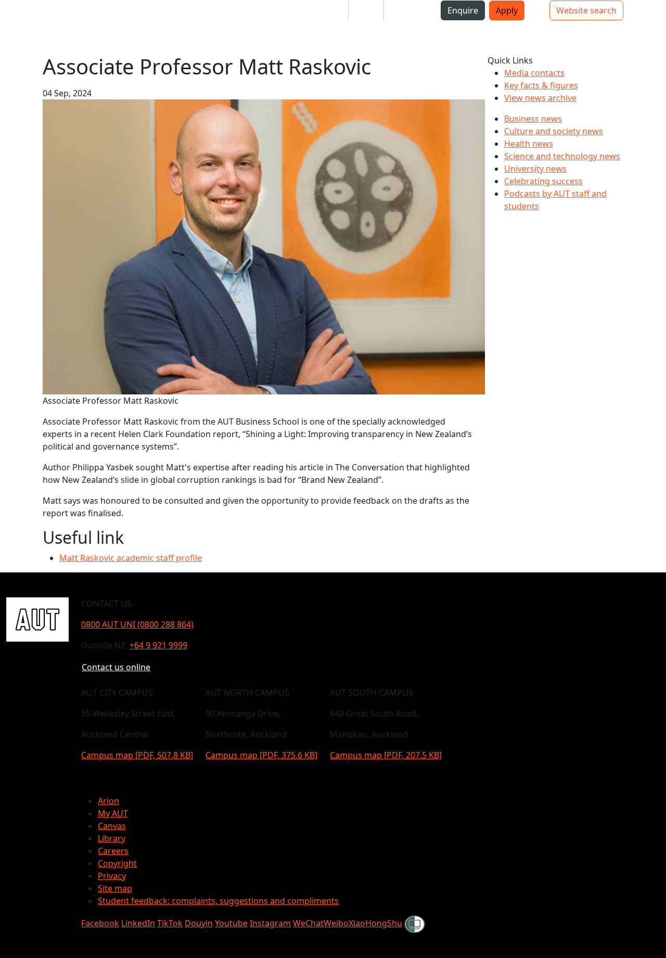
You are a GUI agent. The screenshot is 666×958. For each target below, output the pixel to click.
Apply (507, 10)
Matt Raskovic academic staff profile (130, 558)
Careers (113, 851)
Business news (533, 118)
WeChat (308, 923)
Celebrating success (543, 181)
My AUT (113, 813)
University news (535, 168)
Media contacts (534, 73)
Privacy (112, 876)
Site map (115, 888)
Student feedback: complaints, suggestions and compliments (218, 900)
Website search (586, 10)
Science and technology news (562, 156)
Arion (108, 801)
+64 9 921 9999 (158, 645)
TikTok (170, 923)
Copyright (117, 863)
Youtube (231, 923)
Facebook (100, 923)
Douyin (199, 923)
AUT (16, 27)
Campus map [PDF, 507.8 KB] (137, 755)
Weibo (336, 923)
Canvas (112, 826)
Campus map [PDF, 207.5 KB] (386, 755)
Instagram (270, 923)
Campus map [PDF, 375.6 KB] (261, 755)
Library (111, 838)
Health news (528, 143)
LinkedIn (138, 923)
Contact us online (116, 667)
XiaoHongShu (375, 923)
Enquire (462, 10)
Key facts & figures (541, 85)
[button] (49, 14)
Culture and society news (553, 131)
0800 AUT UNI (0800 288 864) (137, 624)
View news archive (540, 98)
